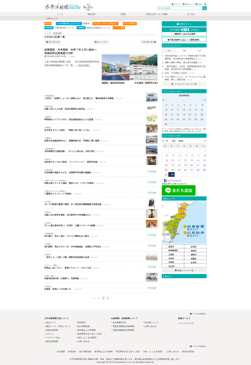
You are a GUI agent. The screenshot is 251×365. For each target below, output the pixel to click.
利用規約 (81, 322)
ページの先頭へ (199, 313)
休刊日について (151, 322)
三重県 (123, 14)
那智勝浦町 (173, 250)
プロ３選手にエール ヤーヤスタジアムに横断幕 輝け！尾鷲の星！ (185, 78)
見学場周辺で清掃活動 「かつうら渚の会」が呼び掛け (100, 150)
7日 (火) (54, 42)
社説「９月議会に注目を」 (179, 73)
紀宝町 (194, 246)
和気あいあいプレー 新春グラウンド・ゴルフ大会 (100, 266)
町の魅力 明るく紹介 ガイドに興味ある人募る (100, 235)
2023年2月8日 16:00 (56, 56)
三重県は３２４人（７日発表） (100, 192)
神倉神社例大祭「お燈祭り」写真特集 (100, 277)
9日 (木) (148, 42)
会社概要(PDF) (119, 322)
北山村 (171, 266)
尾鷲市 (194, 258)
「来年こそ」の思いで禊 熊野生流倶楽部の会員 (100, 256)
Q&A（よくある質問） (87, 337)
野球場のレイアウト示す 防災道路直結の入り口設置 (100, 118)
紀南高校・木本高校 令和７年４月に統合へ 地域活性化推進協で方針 (71, 51)
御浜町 (194, 250)
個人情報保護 (83, 326)
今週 (184, 51)
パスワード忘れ (53, 337)
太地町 (171, 254)
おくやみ (191, 14)
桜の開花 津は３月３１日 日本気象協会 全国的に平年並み (100, 245)
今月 (199, 51)
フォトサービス (187, 323)
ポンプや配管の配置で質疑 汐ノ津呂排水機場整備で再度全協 (100, 203)
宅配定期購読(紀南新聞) (124, 326)
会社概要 (61, 351)
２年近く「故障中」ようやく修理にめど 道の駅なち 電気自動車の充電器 (100, 97)
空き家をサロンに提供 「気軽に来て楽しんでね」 (100, 129)
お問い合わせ (83, 341)
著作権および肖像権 (86, 330)
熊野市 (194, 254)
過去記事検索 (52, 341)
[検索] (204, 8)
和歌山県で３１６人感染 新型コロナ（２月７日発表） (100, 182)
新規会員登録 (52, 330)
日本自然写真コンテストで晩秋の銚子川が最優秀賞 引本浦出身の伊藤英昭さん (185, 57)
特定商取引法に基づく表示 (89, 333)
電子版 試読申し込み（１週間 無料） (184, 39)
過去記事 (57, 33)
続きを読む (84, 65)
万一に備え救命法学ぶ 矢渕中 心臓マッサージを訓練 (100, 224)
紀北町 (194, 262)
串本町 (171, 258)
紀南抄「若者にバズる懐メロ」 (100, 288)
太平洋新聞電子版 (60, 7)
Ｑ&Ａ (200, 4)
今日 (169, 51)
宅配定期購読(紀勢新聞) (124, 330)
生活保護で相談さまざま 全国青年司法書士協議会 (100, 171)
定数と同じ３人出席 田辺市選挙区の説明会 (100, 107)
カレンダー (102, 42)
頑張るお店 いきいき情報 (156, 14)
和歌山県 (91, 14)
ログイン (177, 4)
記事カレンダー (53, 18)
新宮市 (171, 246)
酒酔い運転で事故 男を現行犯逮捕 (183, 62)
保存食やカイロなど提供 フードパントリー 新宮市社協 (100, 160)
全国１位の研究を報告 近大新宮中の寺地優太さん (100, 213)
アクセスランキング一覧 (185, 84)
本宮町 (171, 262)
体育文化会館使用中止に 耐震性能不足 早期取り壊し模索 (100, 139)
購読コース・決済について (58, 326)
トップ (60, 14)
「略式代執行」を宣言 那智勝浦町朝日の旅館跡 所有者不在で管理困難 (185, 67)
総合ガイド (189, 4)
